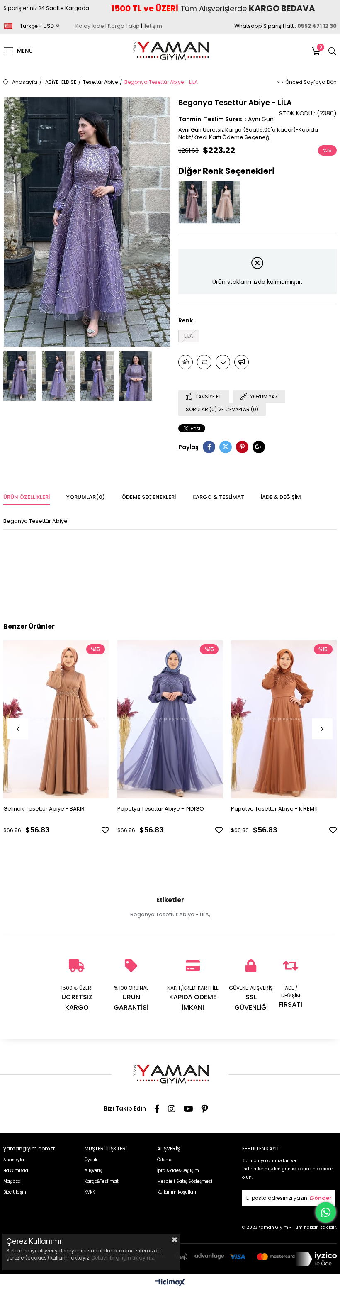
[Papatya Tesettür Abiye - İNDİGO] (170, 719)
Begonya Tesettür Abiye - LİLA (169, 914)
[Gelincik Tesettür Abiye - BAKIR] (56, 719)
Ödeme (164, 1160)
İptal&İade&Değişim (178, 1170)
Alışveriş (93, 1170)
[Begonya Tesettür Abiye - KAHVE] (194, 202)
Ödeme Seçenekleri (148, 497)
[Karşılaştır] (204, 362)
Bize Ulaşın (14, 1192)
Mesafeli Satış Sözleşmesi (184, 1181)
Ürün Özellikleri (26, 497)
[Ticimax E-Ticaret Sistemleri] (170, 1283)
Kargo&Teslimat (102, 1181)
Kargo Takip (124, 25)
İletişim (152, 25)
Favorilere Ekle (105, 830)
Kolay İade (89, 25)
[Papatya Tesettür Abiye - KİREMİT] (284, 719)
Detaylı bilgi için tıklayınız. (123, 1257)
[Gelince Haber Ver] (241, 362)
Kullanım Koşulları (176, 1192)
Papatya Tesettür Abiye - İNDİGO (160, 809)
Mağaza (12, 1181)
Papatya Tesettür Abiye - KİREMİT (274, 809)
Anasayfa (13, 1160)
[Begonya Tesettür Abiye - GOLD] (228, 202)
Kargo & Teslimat (218, 497)
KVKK (90, 1192)
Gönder (321, 1198)
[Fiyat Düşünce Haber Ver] (223, 362)
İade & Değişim (281, 497)
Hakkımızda (15, 1170)
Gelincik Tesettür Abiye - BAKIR (44, 809)
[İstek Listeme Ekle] (185, 362)
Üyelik (91, 1160)
